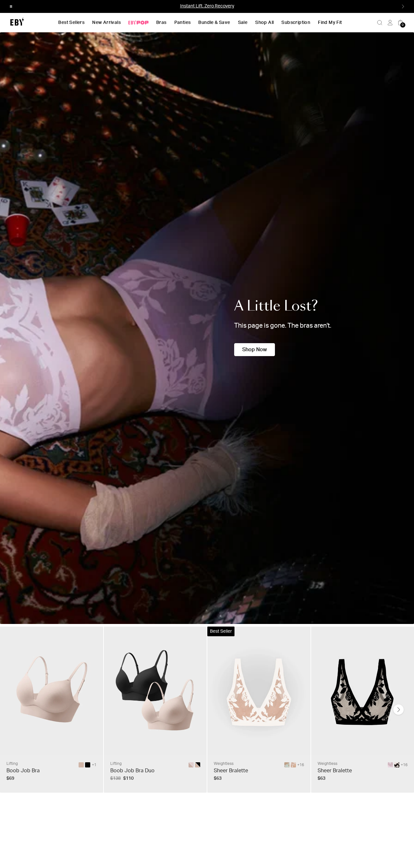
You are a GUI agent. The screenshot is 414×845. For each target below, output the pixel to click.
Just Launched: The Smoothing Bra (207, 6)
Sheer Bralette (231, 770)
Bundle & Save (214, 22)
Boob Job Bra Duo (132, 770)
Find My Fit (330, 22)
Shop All (264, 22)
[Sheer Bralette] (286, 764)
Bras (161, 22)
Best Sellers (71, 22)
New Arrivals (106, 22)
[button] (11, 6)
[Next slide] (398, 709)
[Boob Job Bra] (81, 764)
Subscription (295, 22)
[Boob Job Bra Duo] (197, 764)
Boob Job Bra (23, 770)
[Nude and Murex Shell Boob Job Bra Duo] (191, 764)
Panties (182, 22)
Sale (243, 22)
